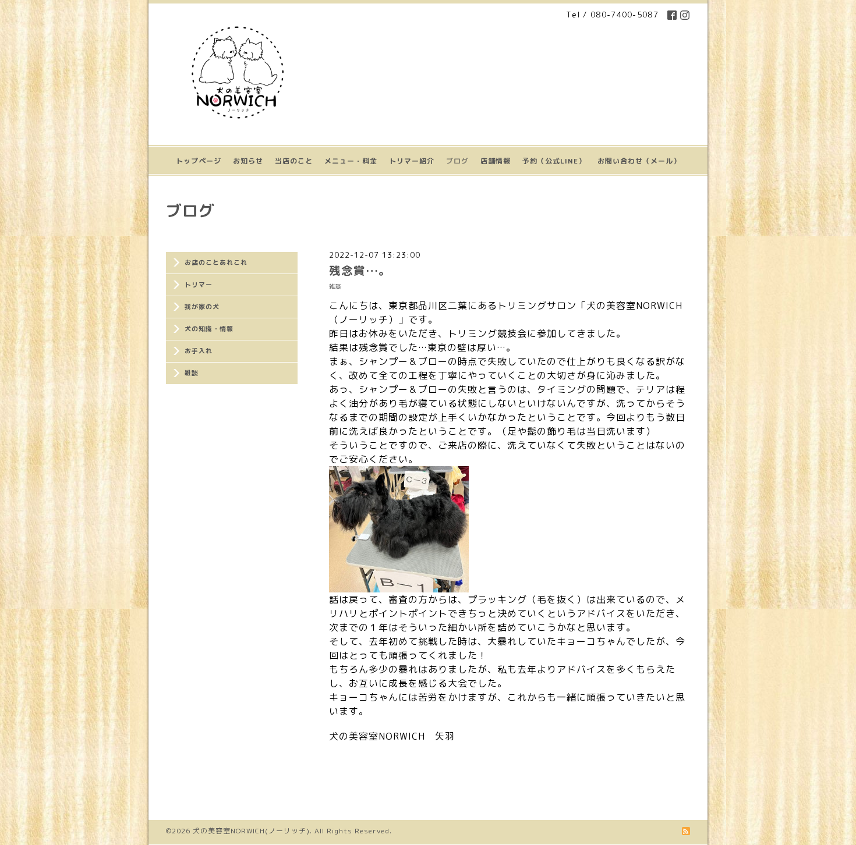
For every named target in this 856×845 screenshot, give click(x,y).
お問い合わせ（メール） (639, 161)
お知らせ (248, 161)
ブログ (457, 161)
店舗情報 (495, 161)
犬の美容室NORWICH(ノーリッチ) (251, 831)
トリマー (199, 284)
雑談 (192, 373)
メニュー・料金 (350, 161)
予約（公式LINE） (554, 161)
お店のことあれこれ (216, 262)
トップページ (198, 161)
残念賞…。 (360, 270)
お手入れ (199, 351)
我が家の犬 (202, 306)
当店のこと (294, 161)
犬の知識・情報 (209, 328)
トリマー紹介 (411, 161)
